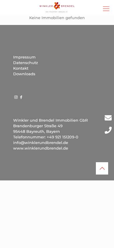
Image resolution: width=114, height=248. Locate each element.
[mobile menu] (106, 9)
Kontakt (20, 68)
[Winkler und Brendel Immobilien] (57, 7)
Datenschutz (25, 62)
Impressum (24, 57)
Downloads (24, 73)
